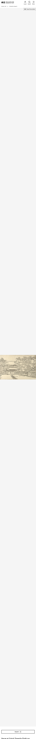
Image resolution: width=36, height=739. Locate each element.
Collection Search (13, 6)
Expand (17, 731)
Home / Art (3, 6)
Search (29, 4)
